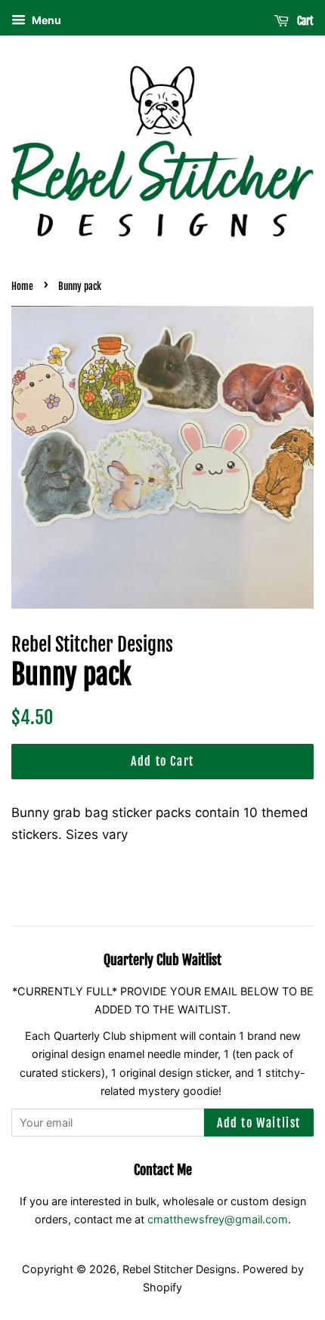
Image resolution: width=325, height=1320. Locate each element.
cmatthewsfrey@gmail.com (217, 1219)
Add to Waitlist (259, 1122)
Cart (304, 20)
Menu (45, 20)
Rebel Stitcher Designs (179, 1269)
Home (22, 286)
